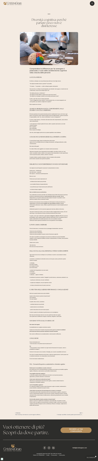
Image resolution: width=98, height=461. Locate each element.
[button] (76, 430)
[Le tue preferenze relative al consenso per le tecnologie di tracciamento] (2, 459)
